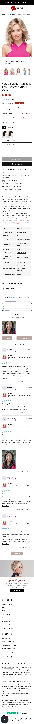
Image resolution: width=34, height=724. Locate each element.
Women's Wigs (21, 232)
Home (3, 14)
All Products (11, 14)
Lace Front (20, 243)
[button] (3, 8)
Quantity (4, 149)
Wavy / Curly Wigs (22, 257)
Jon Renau (6, 80)
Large (18, 249)
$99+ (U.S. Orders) (17, 169)
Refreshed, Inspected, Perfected (11, 188)
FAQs (4, 611)
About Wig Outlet (7, 621)
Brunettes (10, 127)
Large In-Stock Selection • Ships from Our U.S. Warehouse (15, 175)
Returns (4, 618)
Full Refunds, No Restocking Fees (12, 182)
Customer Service (7, 628)
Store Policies (6, 614)
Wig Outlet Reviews (8, 625)
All (4, 127)
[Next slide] (28, 42)
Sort (16, 344)
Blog (3, 607)
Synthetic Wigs (21, 252)
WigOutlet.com (8, 667)
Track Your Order (7, 604)
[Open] (4, 719)
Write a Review (25, 338)
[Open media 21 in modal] (28, 21)
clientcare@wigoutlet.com (13, 652)
